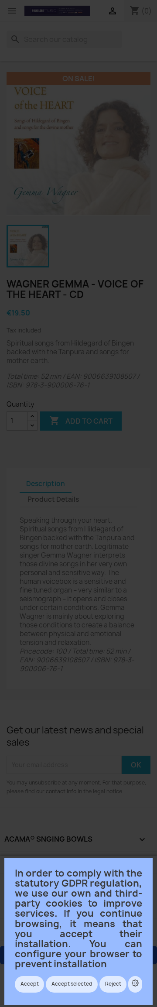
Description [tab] (45, 483)
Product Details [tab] (53, 499)
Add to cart (81, 420)
